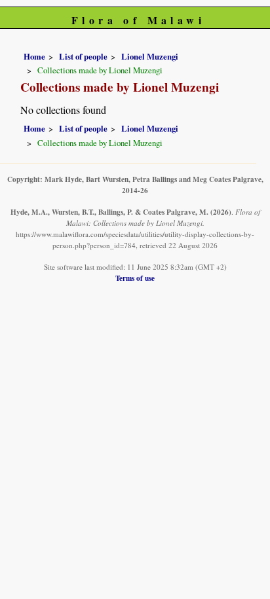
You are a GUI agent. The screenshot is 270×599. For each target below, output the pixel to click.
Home (34, 56)
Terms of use (135, 277)
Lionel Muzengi (149, 56)
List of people (83, 56)
